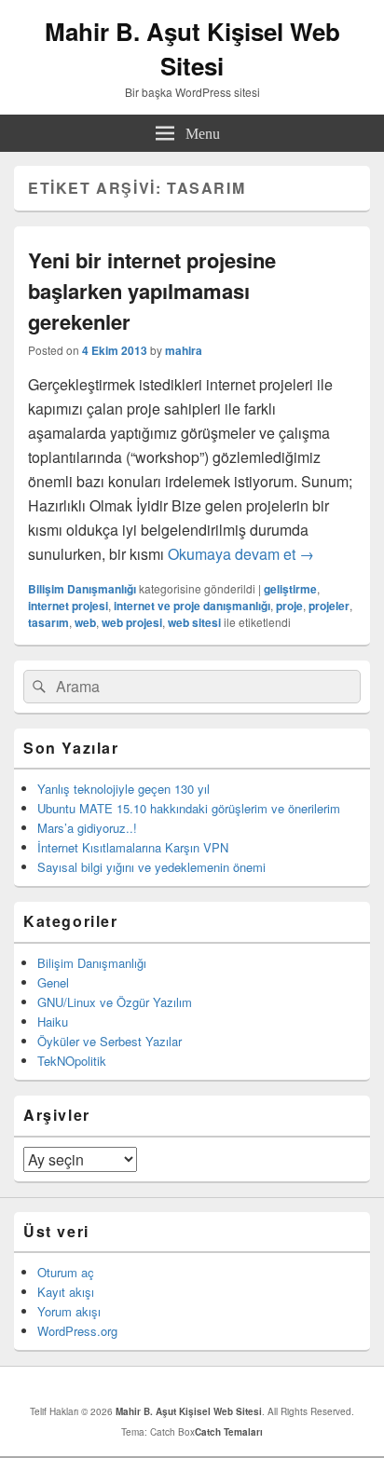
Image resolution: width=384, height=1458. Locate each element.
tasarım (48, 622)
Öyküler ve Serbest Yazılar (109, 1041)
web (85, 622)
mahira (183, 350)
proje (289, 605)
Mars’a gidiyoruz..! (87, 828)
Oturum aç (65, 1272)
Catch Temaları (229, 1431)
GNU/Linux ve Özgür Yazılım (114, 1002)
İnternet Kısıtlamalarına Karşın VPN (132, 847)
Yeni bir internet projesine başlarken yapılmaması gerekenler (152, 290)
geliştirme (290, 588)
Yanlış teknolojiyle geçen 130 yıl (123, 788)
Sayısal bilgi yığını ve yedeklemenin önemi (151, 867)
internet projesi (68, 605)
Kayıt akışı (65, 1292)
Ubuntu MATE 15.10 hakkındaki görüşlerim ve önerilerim (188, 808)
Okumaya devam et (241, 554)
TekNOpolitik (71, 1061)
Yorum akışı (69, 1311)
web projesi (132, 622)
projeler (329, 605)
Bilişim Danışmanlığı (82, 588)
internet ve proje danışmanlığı (192, 605)
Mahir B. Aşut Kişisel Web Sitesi (192, 48)
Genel (53, 982)
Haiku (52, 1021)
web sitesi (194, 622)
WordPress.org (77, 1331)
